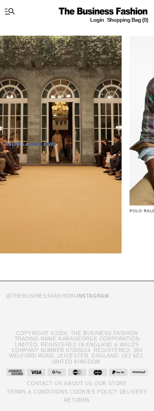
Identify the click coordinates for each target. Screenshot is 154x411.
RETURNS (77, 400)
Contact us (44, 383)
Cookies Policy (93, 392)
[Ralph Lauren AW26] (61, 144)
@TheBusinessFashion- (57, 296)
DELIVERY (133, 392)
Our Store (110, 383)
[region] (77, 150)
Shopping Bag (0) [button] (127, 20)
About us (78, 383)
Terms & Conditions (37, 392)
